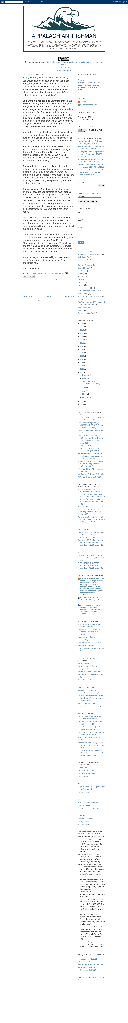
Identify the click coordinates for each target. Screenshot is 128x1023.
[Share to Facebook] (31, 276)
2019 (82, 346)
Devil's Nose (82, 271)
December (86, 375)
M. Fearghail (82, 102)
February (85, 397)
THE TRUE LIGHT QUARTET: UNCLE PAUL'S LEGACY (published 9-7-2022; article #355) (91, 565)
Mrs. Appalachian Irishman (88, 105)
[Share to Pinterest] (33, 276)
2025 (82, 327)
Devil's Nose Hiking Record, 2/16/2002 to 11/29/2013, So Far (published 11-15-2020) (90, 425)
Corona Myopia (83, 268)
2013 (82, 359)
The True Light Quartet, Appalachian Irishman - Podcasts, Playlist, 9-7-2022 (91, 558)
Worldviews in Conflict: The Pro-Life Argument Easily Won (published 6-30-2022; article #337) (91, 519)
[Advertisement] (37, 289)
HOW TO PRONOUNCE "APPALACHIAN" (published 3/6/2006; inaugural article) (89, 448)
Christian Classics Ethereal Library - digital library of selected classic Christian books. (91, 698)
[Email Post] (66, 273)
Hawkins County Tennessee (88, 637)
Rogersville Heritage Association (89, 643)
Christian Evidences (85, 265)
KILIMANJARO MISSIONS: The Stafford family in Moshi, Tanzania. (91, 600)
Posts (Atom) (37, 301)
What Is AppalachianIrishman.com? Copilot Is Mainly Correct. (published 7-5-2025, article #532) (90, 85)
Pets (79, 299)
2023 (82, 333)
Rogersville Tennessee (86, 646)
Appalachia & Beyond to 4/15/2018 (90, 965)
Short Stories (82, 307)
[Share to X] (28, 276)
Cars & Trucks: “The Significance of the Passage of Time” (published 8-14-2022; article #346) (91, 534)
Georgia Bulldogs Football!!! (88, 802)
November (86, 378)
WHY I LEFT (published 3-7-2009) (90, 477)
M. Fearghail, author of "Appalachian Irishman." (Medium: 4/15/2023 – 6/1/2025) (91, 154)
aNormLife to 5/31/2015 (86, 962)
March (84, 394)
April (84, 391)
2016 (82, 353)
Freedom (81, 276)
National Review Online (86, 770)
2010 (82, 369)
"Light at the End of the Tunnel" (43, 279)
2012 (82, 362)
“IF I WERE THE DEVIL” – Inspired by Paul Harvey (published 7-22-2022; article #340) (90, 463)
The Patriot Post (84, 776)
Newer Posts (27, 296)
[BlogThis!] (26, 276)
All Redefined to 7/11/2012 (87, 959)
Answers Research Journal (87, 666)
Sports (80, 310)
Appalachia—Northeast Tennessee (90, 260)
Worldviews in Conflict (86, 313)
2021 (82, 340)
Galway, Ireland (83, 822)
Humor (80, 285)
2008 (82, 401)
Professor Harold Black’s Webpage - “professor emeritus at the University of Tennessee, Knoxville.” (91, 608)
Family (59, 279)
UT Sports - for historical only (88, 808)
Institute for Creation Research (89, 672)
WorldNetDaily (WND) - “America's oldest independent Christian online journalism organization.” (91, 753)
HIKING (80, 282)
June (84, 388)
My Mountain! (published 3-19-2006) (91, 474)
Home (49, 296)
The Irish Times (83, 792)
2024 (82, 330)
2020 (82, 343)
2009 (82, 372)
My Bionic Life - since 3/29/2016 (89, 296)
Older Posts (69, 296)
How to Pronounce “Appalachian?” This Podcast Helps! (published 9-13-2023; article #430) (91, 456)
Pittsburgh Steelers (85, 805)
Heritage (81, 279)
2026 (82, 323)
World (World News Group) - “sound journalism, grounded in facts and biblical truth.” (91, 745)
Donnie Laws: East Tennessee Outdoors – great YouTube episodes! (89, 632)
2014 (82, 356)
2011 (82, 366)
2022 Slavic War (84, 257)
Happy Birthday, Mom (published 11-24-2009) (45, 77)
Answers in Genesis (85, 663)
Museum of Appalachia (86, 640)
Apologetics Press (84, 669)
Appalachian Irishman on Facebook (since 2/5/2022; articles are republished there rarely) (90, 172)
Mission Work (83, 294)
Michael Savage (83, 768)
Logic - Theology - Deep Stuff (88, 291)
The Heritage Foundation (87, 773)
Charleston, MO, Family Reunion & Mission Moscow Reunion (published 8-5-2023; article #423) (91, 542)
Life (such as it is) (84, 288)
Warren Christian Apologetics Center (91, 680)
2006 (82, 405)
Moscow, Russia (84, 824)
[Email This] (24, 276)
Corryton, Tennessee (85, 819)
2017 (82, 349)
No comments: (58, 273)
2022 (82, 336)
